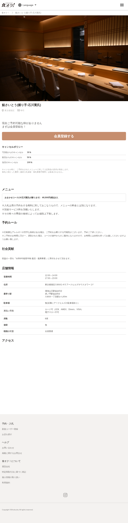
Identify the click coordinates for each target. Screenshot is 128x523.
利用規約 (6, 482)
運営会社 (6, 466)
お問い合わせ (8, 448)
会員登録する (64, 136)
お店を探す (7, 434)
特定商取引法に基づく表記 (14, 472)
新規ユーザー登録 (10, 429)
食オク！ (6, 13)
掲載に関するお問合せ (12, 453)
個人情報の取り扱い (11, 477)
